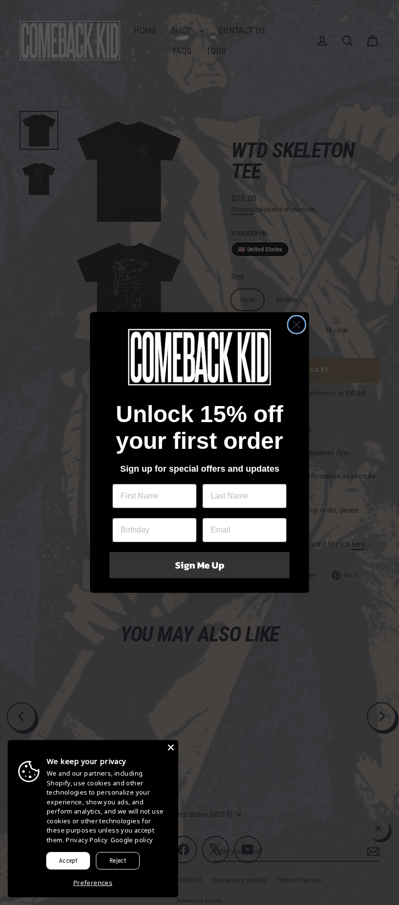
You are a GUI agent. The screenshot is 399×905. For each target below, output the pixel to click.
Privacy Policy (87, 839)
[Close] (171, 747)
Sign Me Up (199, 565)
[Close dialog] (296, 324)
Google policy (131, 839)
